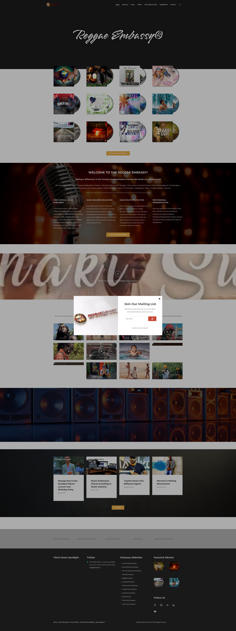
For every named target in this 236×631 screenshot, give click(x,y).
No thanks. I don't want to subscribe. (140, 328)
